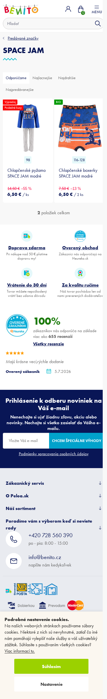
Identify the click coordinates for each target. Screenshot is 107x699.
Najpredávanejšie (20, 89)
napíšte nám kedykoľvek (50, 561)
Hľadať (98, 23)
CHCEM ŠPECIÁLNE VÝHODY (76, 440)
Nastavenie (51, 684)
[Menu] (96, 9)
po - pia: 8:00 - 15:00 (50, 539)
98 (28, 160)
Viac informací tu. (20, 651)
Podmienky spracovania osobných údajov (53, 453)
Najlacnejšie (42, 77)
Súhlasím (51, 666)
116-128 (79, 160)
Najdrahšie (67, 77)
